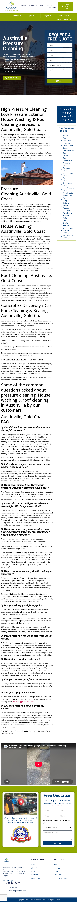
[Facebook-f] (4, 881)
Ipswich (31, 16)
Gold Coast (63, 16)
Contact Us (52, 8)
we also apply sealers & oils (23, 701)
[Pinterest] (12, 881)
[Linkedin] (8, 881)
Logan (47, 16)
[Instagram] (15, 881)
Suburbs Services (62, 20)
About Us (32, 5)
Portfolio (49, 5)
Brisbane (16, 16)
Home (23, 5)
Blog (41, 5)
